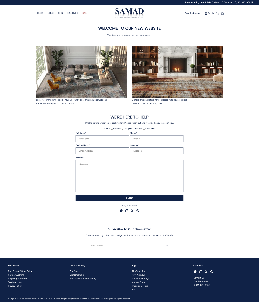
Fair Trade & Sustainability (83, 278)
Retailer (117, 129)
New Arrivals (138, 274)
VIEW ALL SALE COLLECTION (147, 103)
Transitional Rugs (140, 278)
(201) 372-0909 (201, 285)
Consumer (150, 129)
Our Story (75, 271)
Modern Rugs (138, 282)
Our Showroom (201, 281)
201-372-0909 (245, 2)
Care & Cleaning (16, 274)
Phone (133, 133)
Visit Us (228, 2)
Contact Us (198, 277)
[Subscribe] (167, 245)
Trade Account (15, 282)
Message (80, 157)
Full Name (81, 133)
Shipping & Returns (18, 278)
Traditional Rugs (140, 285)
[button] (40, 13)
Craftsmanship (77, 274)
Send (129, 197)
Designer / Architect (133, 129)
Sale (134, 289)
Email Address (83, 145)
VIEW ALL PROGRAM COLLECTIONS (55, 103)
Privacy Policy (15, 285)
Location (134, 145)
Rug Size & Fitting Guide (20, 271)
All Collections (139, 271)
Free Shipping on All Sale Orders (202, 2)
